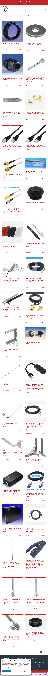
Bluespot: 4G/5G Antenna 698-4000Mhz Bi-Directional (12, 279)
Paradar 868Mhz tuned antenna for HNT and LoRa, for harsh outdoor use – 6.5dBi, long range (35, 601)
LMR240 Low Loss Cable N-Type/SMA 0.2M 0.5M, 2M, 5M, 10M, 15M (34, 315)
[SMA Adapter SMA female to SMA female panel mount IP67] (35, 100)
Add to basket (29, 119)
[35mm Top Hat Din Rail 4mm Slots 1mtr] (35, 164)
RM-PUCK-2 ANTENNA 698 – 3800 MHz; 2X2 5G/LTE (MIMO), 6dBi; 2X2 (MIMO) (35, 633)
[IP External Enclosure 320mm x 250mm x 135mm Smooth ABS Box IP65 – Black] (12, 514)
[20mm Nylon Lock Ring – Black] (12, 31)
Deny (16, 671)
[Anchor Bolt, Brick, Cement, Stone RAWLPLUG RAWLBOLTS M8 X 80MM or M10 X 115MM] (12, 100)
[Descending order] (15, 16)
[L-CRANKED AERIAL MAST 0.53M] (12, 411)
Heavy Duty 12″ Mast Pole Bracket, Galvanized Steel (33, 460)
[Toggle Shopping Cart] (45, 9)
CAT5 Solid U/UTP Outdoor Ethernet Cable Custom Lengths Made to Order (12, 147)
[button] (29, 660)
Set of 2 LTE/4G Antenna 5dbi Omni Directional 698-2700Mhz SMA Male (12, 309)
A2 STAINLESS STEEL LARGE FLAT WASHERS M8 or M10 (34, 44)
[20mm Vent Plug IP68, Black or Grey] (35, 193)
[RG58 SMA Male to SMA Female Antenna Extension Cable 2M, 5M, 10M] (35, 266)
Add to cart (6, 49)
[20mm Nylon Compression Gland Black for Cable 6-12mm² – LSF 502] (12, 64)
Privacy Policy (18, 673)
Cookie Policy (12, 673)
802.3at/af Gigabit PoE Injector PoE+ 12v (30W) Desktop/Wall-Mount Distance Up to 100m (12, 491)
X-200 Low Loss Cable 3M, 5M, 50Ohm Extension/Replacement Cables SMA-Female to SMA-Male (35, 425)
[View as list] (31, 16)
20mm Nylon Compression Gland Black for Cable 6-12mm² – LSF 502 (12, 78)
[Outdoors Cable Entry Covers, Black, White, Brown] (12, 232)
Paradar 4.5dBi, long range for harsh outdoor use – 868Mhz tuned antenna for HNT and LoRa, (11, 602)
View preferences (25, 671)
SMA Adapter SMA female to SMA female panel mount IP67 (35, 113)
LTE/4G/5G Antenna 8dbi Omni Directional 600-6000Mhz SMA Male (35, 245)
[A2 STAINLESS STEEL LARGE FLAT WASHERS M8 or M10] (35, 31)
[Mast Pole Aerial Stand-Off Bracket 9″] (12, 337)
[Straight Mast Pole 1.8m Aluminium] (12, 370)
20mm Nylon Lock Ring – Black (12, 43)
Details (20, 49)
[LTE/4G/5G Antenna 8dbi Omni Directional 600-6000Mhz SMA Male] (35, 231)
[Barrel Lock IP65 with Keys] (35, 333)
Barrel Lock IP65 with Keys (34, 342)
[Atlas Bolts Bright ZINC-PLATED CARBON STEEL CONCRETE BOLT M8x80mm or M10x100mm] (35, 64)
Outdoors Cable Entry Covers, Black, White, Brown (11, 245)
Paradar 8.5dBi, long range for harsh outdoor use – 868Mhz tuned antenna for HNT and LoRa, (11, 638)
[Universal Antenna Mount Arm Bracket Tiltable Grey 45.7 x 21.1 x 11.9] (12, 443)
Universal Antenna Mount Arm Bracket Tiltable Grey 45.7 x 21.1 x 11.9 (12, 452)
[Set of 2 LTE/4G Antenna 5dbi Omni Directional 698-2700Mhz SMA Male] (12, 298)
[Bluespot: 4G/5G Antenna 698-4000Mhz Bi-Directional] (12, 266)
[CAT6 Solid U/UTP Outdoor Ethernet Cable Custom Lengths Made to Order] (35, 134)
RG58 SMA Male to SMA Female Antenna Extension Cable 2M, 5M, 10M (35, 280)
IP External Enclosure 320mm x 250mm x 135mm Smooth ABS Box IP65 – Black (12, 528)
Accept (6, 671)
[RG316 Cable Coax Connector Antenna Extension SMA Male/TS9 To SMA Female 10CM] (12, 196)
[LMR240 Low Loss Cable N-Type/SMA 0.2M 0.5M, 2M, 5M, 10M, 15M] (35, 301)
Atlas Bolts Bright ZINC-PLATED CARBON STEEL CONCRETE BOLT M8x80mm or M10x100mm (35, 78)
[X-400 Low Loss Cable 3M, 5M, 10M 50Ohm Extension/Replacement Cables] (35, 514)
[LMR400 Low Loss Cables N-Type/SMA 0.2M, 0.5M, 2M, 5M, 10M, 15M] (35, 481)
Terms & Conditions (39, 662)
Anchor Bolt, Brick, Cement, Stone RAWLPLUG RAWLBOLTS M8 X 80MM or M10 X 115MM (12, 114)
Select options (29, 50)
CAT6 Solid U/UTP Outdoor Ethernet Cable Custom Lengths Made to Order (35, 147)
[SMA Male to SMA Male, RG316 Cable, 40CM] (12, 165)
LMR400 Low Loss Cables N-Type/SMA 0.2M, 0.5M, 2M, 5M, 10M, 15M (35, 495)
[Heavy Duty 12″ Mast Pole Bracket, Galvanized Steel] (35, 447)
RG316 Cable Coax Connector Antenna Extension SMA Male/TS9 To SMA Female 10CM (12, 210)
